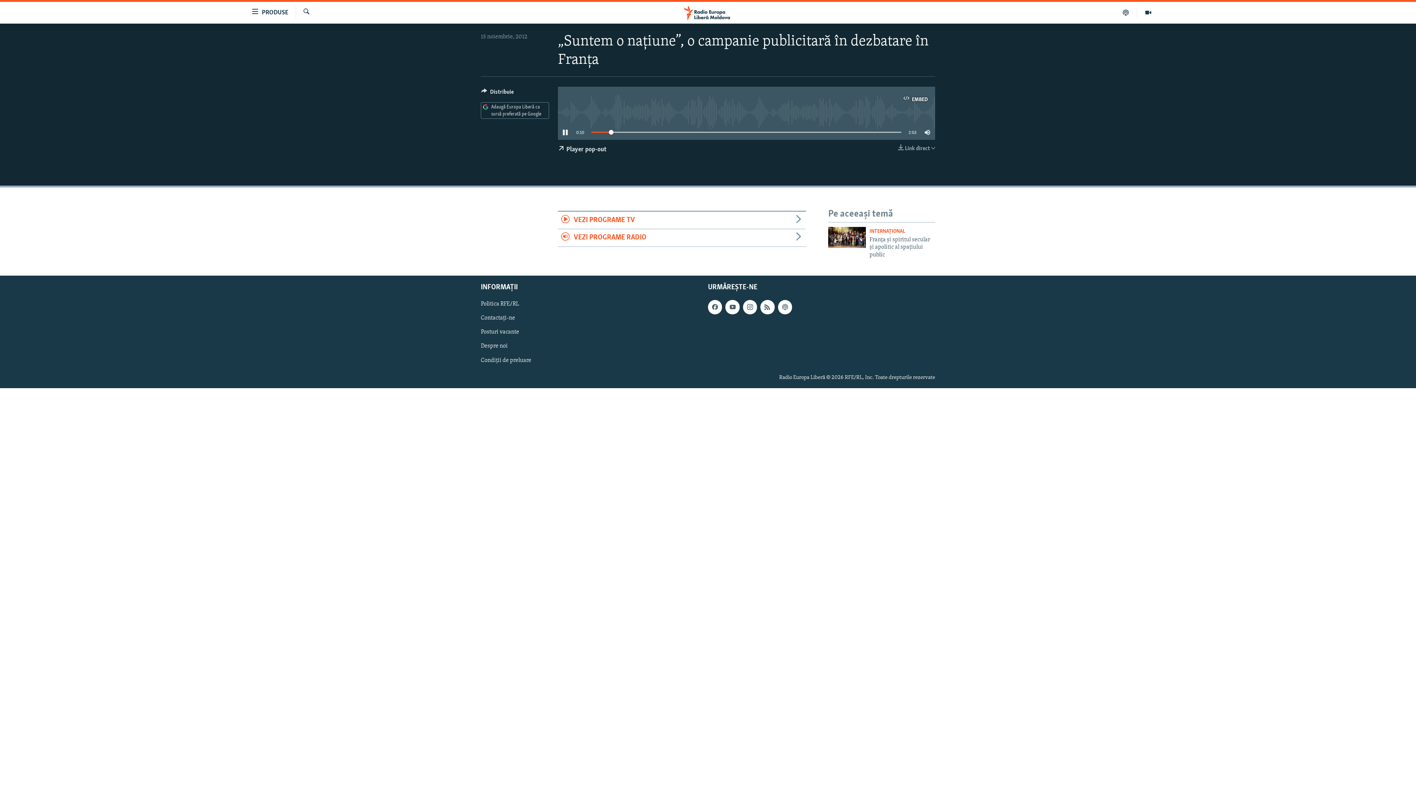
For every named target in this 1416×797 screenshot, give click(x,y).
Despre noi (494, 346)
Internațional (887, 231)
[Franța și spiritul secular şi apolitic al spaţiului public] (847, 237)
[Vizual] (1148, 12)
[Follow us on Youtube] (732, 307)
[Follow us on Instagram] (750, 307)
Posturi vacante (500, 332)
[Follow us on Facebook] (715, 307)
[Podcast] (1126, 12)
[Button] (497, 94)
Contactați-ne (498, 318)
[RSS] (767, 307)
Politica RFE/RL (500, 304)
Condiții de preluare (506, 360)
